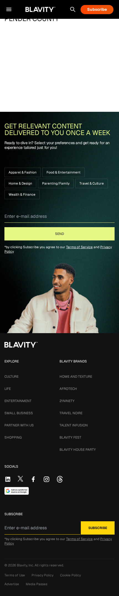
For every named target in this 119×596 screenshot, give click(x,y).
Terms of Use (14, 575)
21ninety (67, 401)
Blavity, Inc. (26, 565)
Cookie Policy (70, 575)
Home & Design (20, 183)
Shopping (13, 437)
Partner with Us (19, 425)
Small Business (18, 413)
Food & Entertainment (63, 172)
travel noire (71, 413)
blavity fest (70, 437)
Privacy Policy (42, 575)
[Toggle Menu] (9, 9)
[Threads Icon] (59, 479)
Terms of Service (79, 247)
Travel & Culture (91, 183)
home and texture (76, 376)
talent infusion (74, 425)
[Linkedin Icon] (7, 479)
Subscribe (97, 9)
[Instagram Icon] (46, 479)
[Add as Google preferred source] (16, 491)
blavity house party (78, 449)
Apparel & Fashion (23, 172)
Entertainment (18, 401)
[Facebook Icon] (33, 479)
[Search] (72, 9)
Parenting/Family (55, 183)
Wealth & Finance (22, 194)
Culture (11, 376)
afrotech (68, 389)
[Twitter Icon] (20, 478)
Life (7, 389)
